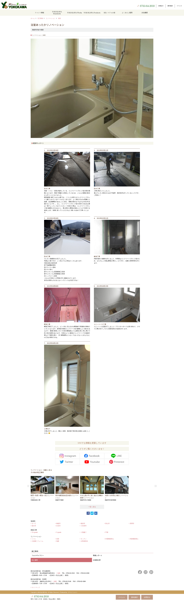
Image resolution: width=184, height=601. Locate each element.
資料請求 (170, 6)
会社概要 (144, 12)
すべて (34, 523)
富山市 (107, 523)
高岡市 (132, 523)
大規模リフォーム (37, 541)
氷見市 (58, 526)
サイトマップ (36, 587)
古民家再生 (84, 541)
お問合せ (160, 6)
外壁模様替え (109, 539)
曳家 (57, 541)
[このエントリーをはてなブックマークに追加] (95, 513)
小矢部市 (84, 526)
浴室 (57, 539)
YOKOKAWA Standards (57, 12)
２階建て (84, 532)
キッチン (84, 539)
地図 (58, 573)
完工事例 (35, 560)
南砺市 (58, 523)
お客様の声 (97, 560)
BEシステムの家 (109, 12)
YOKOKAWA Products (92, 12)
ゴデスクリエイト (72, 592)
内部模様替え (134, 539)
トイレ (34, 539)
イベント (179, 6)
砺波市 (83, 523)
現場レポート (97, 555)
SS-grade (35, 532)
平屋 (106, 532)
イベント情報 (39, 12)
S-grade (58, 532)
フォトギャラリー (38, 555)
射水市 (34, 526)
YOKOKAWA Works (74, 12)
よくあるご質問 (127, 12)
